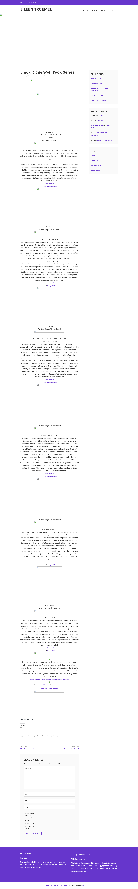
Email (27, 801)
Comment (28, 768)
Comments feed (97, 165)
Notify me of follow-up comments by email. (30, 816)
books (44, 736)
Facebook (38, 679)
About (103, 10)
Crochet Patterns (95, 8)
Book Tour (49, 76)
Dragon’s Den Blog (88, 10)
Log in (93, 155)
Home (74, 8)
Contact (113, 10)
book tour (31, 736)
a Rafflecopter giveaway (49, 688)
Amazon (44, 186)
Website (32, 679)
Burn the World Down (98, 100)
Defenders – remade (98, 95)
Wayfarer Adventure (98, 78)
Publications (111, 8)
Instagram (48, 679)
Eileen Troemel (36, 9)
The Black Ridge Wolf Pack (34, 738)
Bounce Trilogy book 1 (104, 140)
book (26, 736)
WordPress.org (96, 170)
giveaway (49, 736)
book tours (38, 736)
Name (27, 794)
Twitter (43, 679)
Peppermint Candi (71, 748)
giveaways (56, 736)
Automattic (87, 885)
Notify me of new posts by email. (29, 826)
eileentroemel (36, 76)
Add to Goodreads (49, 183)
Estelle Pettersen (97, 125)
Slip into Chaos (96, 83)
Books (82, 8)
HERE (44, 685)
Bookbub (54, 679)
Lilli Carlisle (62, 736)
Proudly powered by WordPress (57, 885)
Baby (102, 116)
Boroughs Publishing (52, 186)
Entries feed (95, 160)
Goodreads (66, 679)
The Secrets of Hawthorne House (33, 748)
